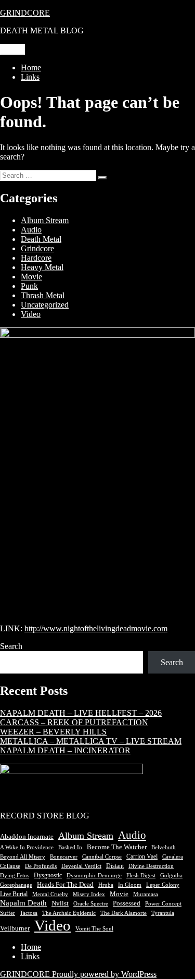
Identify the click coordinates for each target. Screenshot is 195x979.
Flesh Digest (140, 875)
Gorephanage (16, 885)
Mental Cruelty (50, 894)
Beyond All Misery (22, 857)
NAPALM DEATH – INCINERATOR (65, 750)
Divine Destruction (151, 866)
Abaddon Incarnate (27, 836)
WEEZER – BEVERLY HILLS (53, 731)
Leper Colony (162, 885)
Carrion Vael (142, 856)
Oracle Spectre (90, 904)
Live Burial (14, 894)
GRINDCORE (25, 12)
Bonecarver (63, 856)
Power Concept (163, 903)
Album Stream (45, 220)
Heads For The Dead (65, 884)
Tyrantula (162, 913)
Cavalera (172, 856)
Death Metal (41, 239)
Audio (31, 229)
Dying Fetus (14, 875)
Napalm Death (23, 903)
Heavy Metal (42, 267)
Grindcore (37, 248)
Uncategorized (45, 304)
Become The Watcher (117, 847)
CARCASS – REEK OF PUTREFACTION (74, 722)
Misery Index (89, 894)
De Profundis (41, 866)
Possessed (126, 903)
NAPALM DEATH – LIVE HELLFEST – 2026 (81, 712)
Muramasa (145, 894)
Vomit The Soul (94, 928)
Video (31, 314)
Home (31, 67)
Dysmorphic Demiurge (94, 875)
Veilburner (15, 928)
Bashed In (70, 847)
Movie (31, 276)
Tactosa (28, 913)
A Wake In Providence (27, 847)
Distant (115, 866)
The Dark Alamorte (123, 913)
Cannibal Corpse (102, 856)
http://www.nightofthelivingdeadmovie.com (95, 628)
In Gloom (129, 885)
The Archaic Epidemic (69, 913)
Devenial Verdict (81, 866)
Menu (12, 49)
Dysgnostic (48, 875)
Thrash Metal (42, 295)
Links (30, 76)
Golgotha (171, 875)
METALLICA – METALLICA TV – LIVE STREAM (90, 741)
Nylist (60, 903)
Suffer (7, 913)
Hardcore (36, 257)
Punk (29, 286)
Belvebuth (163, 847)
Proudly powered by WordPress (104, 974)
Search (11, 646)
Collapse (10, 866)
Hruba (105, 885)
